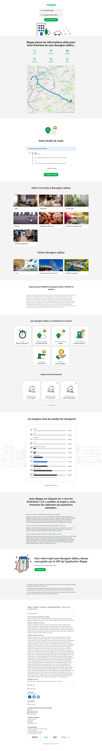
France (30, 709)
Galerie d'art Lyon (31, 651)
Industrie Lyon (40, 646)
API (28, 703)
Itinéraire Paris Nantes (54, 628)
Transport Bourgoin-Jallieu (42, 657)
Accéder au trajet (51, 175)
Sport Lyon (41, 643)
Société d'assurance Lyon (56, 638)
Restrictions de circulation (56, 681)
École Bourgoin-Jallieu (41, 667)
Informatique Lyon (56, 643)
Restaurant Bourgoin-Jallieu (52, 653)
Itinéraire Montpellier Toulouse (58, 629)
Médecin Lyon (67, 642)
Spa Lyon (47, 649)
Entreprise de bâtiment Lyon (61, 637)
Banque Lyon (53, 651)
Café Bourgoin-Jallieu (62, 672)
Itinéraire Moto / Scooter (43, 620)
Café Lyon (70, 643)
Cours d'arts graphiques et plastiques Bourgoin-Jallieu (61, 673)
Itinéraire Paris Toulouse (33, 628)
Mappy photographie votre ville (34, 733)
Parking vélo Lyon (38, 642)
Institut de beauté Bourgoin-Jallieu (35, 662)
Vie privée (40, 728)
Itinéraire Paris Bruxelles (38, 631)
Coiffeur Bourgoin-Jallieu (43, 656)
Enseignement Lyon (38, 645)
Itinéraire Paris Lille (56, 626)
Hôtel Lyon (30, 637)
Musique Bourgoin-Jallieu (33, 672)
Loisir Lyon (55, 648)
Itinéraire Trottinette (69, 620)
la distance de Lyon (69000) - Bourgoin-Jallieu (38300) (58, 522)
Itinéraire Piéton (36, 618)
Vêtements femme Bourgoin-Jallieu (51, 669)
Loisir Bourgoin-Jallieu (62, 676)
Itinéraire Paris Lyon (53, 624)
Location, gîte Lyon (32, 640)
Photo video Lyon (47, 645)
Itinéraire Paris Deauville (64, 624)
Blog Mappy (30, 722)
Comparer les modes (51, 485)
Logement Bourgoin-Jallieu (42, 673)
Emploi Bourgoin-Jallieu (61, 662)
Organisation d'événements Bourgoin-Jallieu (61, 675)
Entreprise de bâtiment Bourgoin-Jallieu (44, 654)
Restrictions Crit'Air (45, 681)
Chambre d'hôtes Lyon (41, 640)
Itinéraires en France (43, 624)
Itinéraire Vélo (44, 618)
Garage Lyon (44, 637)
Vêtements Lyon (45, 651)
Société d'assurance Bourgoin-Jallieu (58, 656)
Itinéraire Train (67, 618)
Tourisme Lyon (31, 653)
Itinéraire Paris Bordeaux (33, 626)
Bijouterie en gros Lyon (39, 649)
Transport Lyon (66, 638)
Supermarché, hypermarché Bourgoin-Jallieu (37, 670)
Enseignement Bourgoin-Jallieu (67, 670)
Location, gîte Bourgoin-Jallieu (55, 657)
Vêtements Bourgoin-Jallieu (50, 676)
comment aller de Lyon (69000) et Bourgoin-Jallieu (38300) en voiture (54, 536)
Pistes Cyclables (36, 681)
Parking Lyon (63, 640)
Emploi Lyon (30, 645)
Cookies (45, 728)
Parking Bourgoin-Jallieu (68, 657)
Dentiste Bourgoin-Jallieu (49, 662)
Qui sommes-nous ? (32, 719)
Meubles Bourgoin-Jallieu (45, 675)
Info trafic (30, 681)
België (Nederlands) (33, 712)
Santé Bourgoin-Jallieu (33, 659)
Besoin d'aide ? (32, 688)
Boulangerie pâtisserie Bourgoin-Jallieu (55, 667)
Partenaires (34, 723)
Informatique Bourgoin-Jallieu (34, 665)
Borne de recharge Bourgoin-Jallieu (43, 664)
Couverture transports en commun (35, 731)
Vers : (49, 15)
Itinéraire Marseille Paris (45, 626)
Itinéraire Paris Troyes (47, 632)
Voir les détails (51, 405)
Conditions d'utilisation (33, 728)
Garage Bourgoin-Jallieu (64, 653)
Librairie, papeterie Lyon (68, 651)
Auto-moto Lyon (39, 638)
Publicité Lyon (64, 643)
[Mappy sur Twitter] (34, 697)
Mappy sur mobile (31, 704)
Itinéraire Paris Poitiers (62, 631)
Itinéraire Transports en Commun (56, 618)
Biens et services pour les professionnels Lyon (53, 642)
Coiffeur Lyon (47, 638)
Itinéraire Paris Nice (43, 628)
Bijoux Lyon (38, 651)
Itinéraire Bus (53, 620)
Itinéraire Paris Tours (32, 629)
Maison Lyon (50, 637)
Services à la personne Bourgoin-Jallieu (61, 664)
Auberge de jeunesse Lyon (53, 640)
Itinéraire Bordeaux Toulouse (66, 628)
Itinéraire (30, 618)
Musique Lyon (48, 643)
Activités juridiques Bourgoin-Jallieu (48, 672)
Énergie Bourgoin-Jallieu (37, 669)
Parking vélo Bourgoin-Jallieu (38, 661)
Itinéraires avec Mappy (33, 624)
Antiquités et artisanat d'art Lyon (57, 646)
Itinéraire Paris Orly (66, 626)
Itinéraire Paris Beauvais (50, 631)
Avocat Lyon (46, 646)
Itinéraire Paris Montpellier (44, 629)
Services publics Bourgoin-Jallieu (60, 665)
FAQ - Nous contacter (32, 730)
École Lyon (59, 651)
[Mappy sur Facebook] (29, 697)
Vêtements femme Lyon (57, 645)
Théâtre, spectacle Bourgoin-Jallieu (35, 676)
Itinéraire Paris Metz (37, 632)
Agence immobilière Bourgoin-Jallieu (62, 654)
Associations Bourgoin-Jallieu (57, 659)
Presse (29, 723)
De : (47, 10)
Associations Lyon (70, 640)
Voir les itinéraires (51, 19)
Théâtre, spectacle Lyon (33, 643)
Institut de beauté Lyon (47, 648)
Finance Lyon (69, 649)
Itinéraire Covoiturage (32, 620)
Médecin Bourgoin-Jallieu (44, 659)
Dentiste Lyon (38, 648)
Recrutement (30, 720)
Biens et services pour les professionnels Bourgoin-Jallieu (58, 661)
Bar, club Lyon (62, 648)
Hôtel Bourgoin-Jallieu (40, 653)
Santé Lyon (30, 642)
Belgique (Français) (33, 711)
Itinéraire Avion (60, 620)
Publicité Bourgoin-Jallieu (65, 669)
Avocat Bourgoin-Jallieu (47, 665)
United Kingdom (32, 714)
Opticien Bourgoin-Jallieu (33, 675)
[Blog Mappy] (38, 697)
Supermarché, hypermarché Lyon (57, 649)
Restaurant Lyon (36, 637)
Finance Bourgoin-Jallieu (53, 670)
